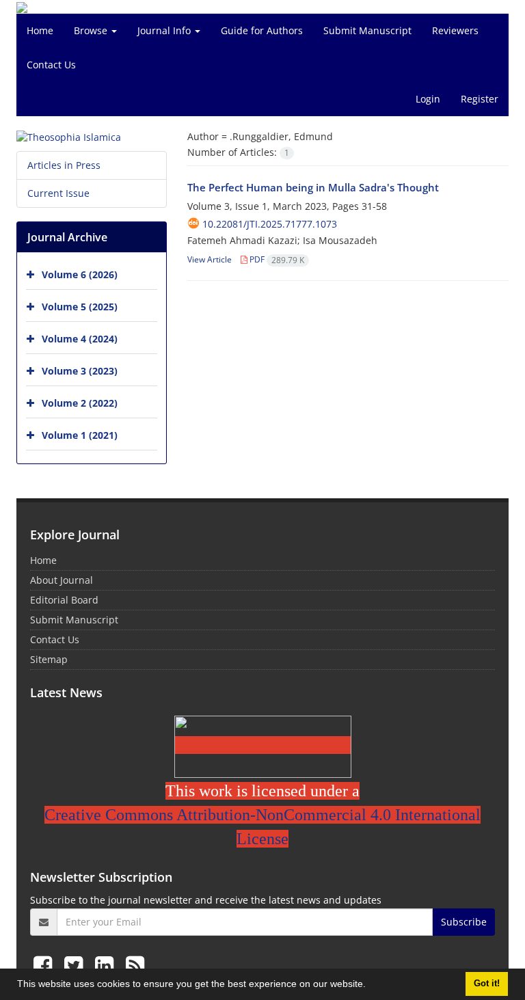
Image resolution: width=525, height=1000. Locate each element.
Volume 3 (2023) (80, 370)
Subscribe (464, 921)
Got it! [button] (487, 983)
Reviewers (455, 30)
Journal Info (165, 30)
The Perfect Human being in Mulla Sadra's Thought (313, 187)
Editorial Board (64, 599)
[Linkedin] (107, 965)
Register (479, 98)
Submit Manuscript (367, 30)
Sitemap (49, 659)
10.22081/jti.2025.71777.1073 (269, 223)
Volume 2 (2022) (80, 402)
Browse (92, 30)
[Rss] (135, 965)
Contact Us (51, 64)
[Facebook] (45, 965)
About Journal (61, 579)
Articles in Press (63, 165)
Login (428, 98)
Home (40, 30)
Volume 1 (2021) (80, 435)
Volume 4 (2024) (80, 338)
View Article (209, 259)
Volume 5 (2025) (80, 306)
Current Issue (58, 193)
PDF (275, 259)
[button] (370, 986)
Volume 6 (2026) (80, 274)
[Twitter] (76, 965)
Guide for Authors (262, 30)
